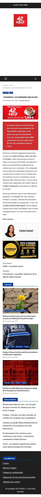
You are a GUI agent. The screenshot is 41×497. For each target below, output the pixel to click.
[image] (20, 112)
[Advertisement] (20, 51)
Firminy (18, 310)
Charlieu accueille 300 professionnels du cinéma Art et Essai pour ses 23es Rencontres (20, 372)
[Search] (35, 79)
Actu (11, 92)
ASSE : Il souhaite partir (13, 264)
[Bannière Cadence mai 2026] (20, 249)
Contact (6, 463)
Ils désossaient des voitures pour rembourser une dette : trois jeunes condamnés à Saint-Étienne (18, 436)
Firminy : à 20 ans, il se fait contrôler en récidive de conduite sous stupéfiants (20, 336)
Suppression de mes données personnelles (19, 477)
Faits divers (19, 346)
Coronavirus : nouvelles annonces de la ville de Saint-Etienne (20, 274)
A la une (5, 92)
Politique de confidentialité (13, 472)
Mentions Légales (9, 468)
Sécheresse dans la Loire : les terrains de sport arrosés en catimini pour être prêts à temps (20, 300)
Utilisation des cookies (11, 482)
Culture (24, 382)
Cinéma (18, 382)
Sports (24, 310)
